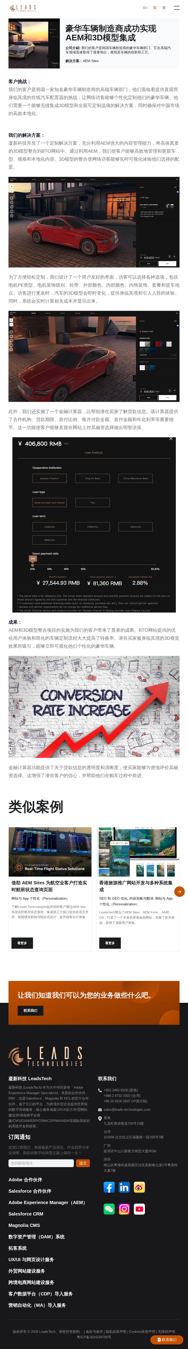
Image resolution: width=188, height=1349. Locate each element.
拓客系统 (17, 1248)
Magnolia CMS (24, 1225)
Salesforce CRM (25, 1213)
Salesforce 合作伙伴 (29, 1191)
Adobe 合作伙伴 (25, 1179)
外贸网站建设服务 (26, 1270)
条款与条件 (94, 1331)
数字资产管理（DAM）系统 (36, 1236)
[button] (179, 891)
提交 (83, 1163)
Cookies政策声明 (142, 1331)
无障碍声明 (166, 1331)
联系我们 (30, 1011)
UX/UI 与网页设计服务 (31, 1259)
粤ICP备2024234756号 (94, 1337)
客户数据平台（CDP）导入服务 (40, 1293)
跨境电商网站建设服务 (31, 1282)
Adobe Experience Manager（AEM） (48, 1202)
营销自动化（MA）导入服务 (37, 1305)
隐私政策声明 (116, 1331)
